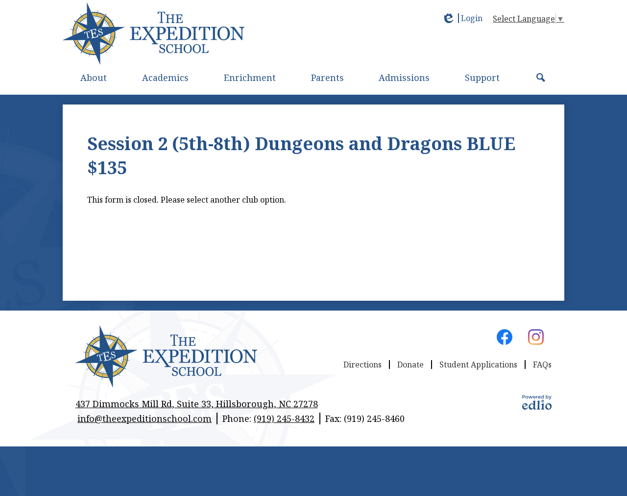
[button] (93, 77)
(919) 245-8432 (284, 418)
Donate (410, 364)
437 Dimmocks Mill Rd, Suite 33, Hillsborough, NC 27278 (196, 404)
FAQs (542, 364)
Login (461, 18)
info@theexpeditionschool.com (144, 418)
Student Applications (478, 364)
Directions (362, 364)
